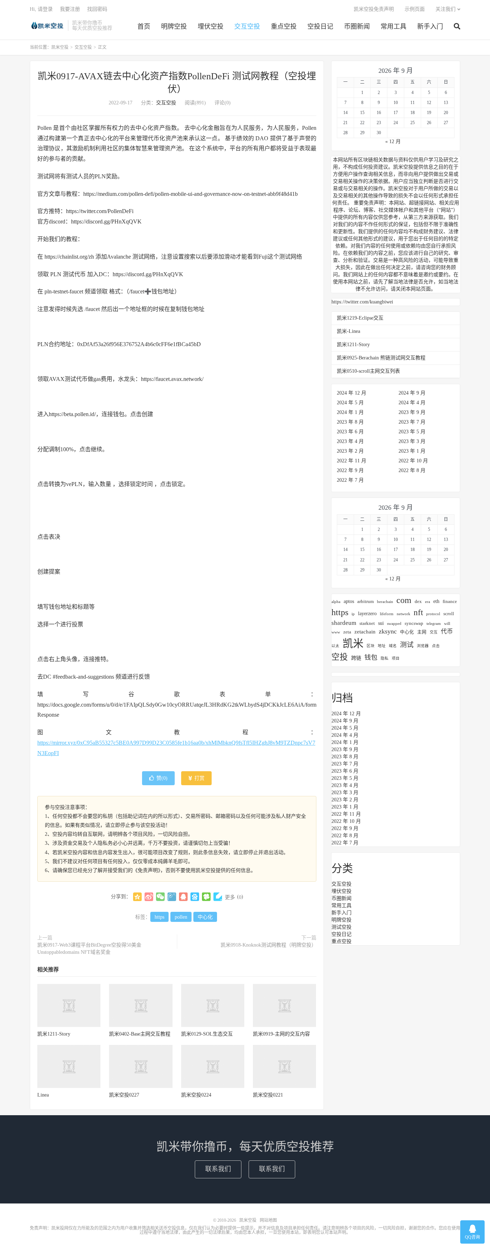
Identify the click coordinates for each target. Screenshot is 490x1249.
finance (450, 601)
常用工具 (393, 26)
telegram (434, 624)
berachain (385, 602)
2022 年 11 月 (351, 460)
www (335, 632)
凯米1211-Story (53, 1034)
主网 (422, 632)
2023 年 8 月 (350, 422)
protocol (433, 614)
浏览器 (423, 646)
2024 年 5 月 (350, 402)
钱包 (370, 657)
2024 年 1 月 (350, 412)
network (403, 614)
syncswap (414, 623)
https (159, 917)
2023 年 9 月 (412, 412)
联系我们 (218, 1169)
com (403, 600)
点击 (436, 646)
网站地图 (268, 1220)
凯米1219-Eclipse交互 (360, 318)
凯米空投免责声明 (374, 9)
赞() (162, 778)
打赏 (198, 778)
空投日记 (320, 26)
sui (381, 623)
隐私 (384, 658)
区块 (370, 646)
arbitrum (365, 601)
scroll (448, 613)
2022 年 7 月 (350, 480)
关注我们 (445, 9)
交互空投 (247, 26)
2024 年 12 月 (351, 393)
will (447, 624)
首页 (143, 26)
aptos (349, 601)
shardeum (343, 622)
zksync (388, 631)
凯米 (353, 643)
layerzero (367, 613)
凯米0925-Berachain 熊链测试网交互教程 (381, 357)
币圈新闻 (357, 26)
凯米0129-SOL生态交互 (207, 1034)
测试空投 (341, 927)
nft (418, 612)
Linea (43, 1095)
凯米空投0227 (124, 1095)
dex (418, 601)
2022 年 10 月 (413, 460)
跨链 (356, 658)
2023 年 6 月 (350, 431)
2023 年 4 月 (350, 441)
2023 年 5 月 (412, 431)
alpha (335, 602)
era (427, 602)
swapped (394, 624)
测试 (407, 645)
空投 (339, 656)
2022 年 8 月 (412, 470)
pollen (181, 917)
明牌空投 (174, 26)
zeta (347, 632)
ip (353, 614)
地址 (382, 646)
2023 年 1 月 (412, 451)
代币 (447, 631)
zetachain (365, 631)
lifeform (387, 614)
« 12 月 (393, 141)
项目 (396, 658)
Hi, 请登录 (41, 9)
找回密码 (97, 9)
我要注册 (70, 9)
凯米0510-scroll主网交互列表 (368, 371)
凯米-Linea (348, 331)
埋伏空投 (210, 26)
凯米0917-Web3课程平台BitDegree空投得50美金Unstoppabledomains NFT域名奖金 (89, 948)
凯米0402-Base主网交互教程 (139, 1034)
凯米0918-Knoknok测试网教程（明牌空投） (268, 945)
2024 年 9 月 (412, 393)
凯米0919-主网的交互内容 (281, 1034)
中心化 (205, 917)
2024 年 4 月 (412, 402)
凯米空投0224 (196, 1095)
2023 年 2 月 (350, 451)
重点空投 (284, 26)
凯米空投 (47, 25)
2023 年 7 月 (412, 422)
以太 (335, 646)
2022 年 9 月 (350, 470)
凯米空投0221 (268, 1095)
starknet (367, 623)
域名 (393, 646)
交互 (434, 632)
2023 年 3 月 (412, 441)
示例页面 (415, 9)
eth (436, 601)
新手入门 (430, 26)
